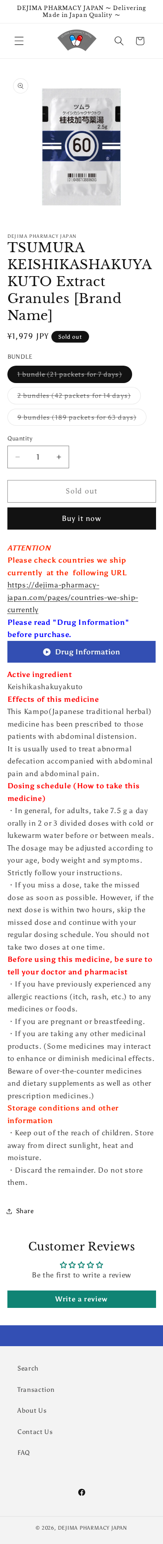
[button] (19, 40)
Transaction (35, 1389)
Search (28, 1368)
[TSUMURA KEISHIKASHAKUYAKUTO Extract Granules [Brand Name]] (81, 661)
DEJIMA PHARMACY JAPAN (92, 1528)
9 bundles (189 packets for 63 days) (82, 419)
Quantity (20, 438)
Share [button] (25, 1211)
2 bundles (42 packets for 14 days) (79, 397)
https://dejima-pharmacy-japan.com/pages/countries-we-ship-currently (72, 597)
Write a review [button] (81, 1299)
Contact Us (35, 1431)
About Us (32, 1410)
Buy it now (82, 518)
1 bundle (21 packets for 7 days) (74, 376)
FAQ (23, 1452)
